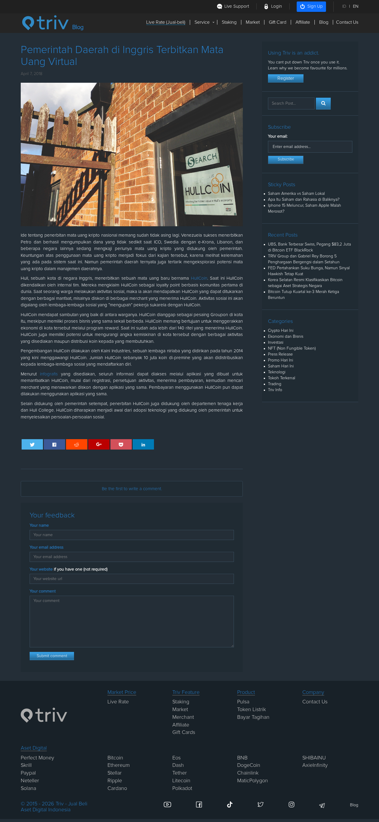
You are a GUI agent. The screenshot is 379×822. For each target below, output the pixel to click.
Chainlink (247, 773)
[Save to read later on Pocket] (121, 444)
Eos (176, 758)
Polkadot (182, 788)
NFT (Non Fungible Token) (292, 348)
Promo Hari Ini (280, 360)
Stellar (114, 773)
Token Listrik (251, 709)
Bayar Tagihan (253, 717)
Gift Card (277, 22)
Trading (274, 384)
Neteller (30, 780)
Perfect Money (37, 758)
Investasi (275, 342)
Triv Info (275, 390)
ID (344, 6)
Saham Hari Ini (281, 366)
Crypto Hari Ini (280, 331)
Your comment (43, 591)
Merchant (183, 717)
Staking (229, 22)
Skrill (26, 765)
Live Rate (118, 702)
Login (276, 6)
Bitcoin (115, 758)
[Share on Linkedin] (143, 444)
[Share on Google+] (99, 444)
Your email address (46, 547)
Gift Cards (183, 732)
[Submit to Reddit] (77, 444)
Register (285, 78)
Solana (28, 788)
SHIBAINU (314, 758)
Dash (178, 765)
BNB (242, 758)
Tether (179, 773)
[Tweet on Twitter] (32, 444)
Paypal (28, 773)
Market (253, 22)
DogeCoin (248, 765)
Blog (323, 22)
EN (355, 6)
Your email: (278, 136)
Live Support (236, 6)
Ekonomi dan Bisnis (285, 336)
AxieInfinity (315, 765)
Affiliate (303, 22)
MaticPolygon (252, 780)
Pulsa (243, 702)
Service (202, 22)
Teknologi (276, 372)
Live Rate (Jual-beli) (165, 22)
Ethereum (118, 765)
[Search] (323, 103)
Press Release (280, 354)
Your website (68, 569)
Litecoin (181, 780)
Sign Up (315, 6)
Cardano (117, 788)
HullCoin (199, 278)
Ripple (114, 780)
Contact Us (347, 22)
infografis (49, 374)
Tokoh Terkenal (281, 378)
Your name (39, 525)
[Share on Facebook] (54, 444)
